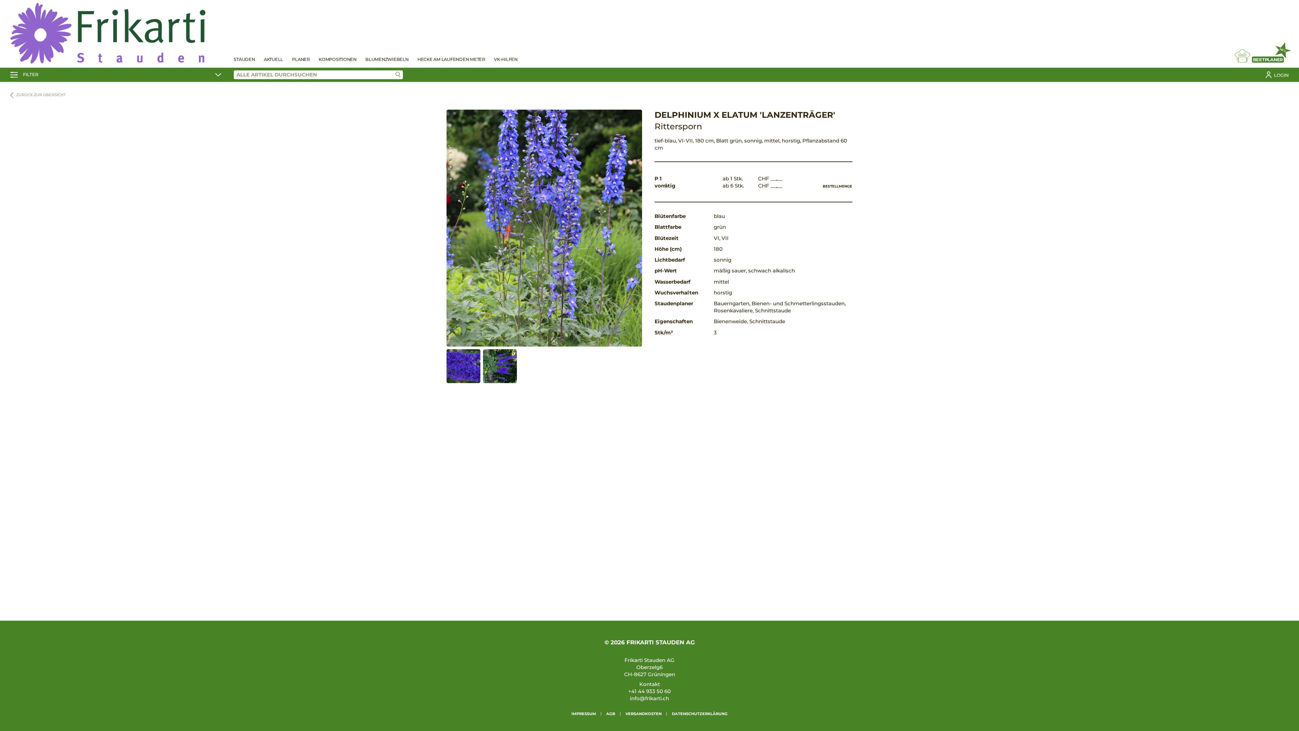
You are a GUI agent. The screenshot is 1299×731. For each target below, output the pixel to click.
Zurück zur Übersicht (41, 94)
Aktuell (273, 59)
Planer (301, 59)
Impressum (583, 713)
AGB (610, 713)
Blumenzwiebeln (387, 59)
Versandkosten (643, 713)
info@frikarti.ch (649, 698)
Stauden (244, 59)
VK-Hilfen (506, 59)
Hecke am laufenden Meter (451, 59)
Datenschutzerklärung (700, 713)
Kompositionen (338, 59)
